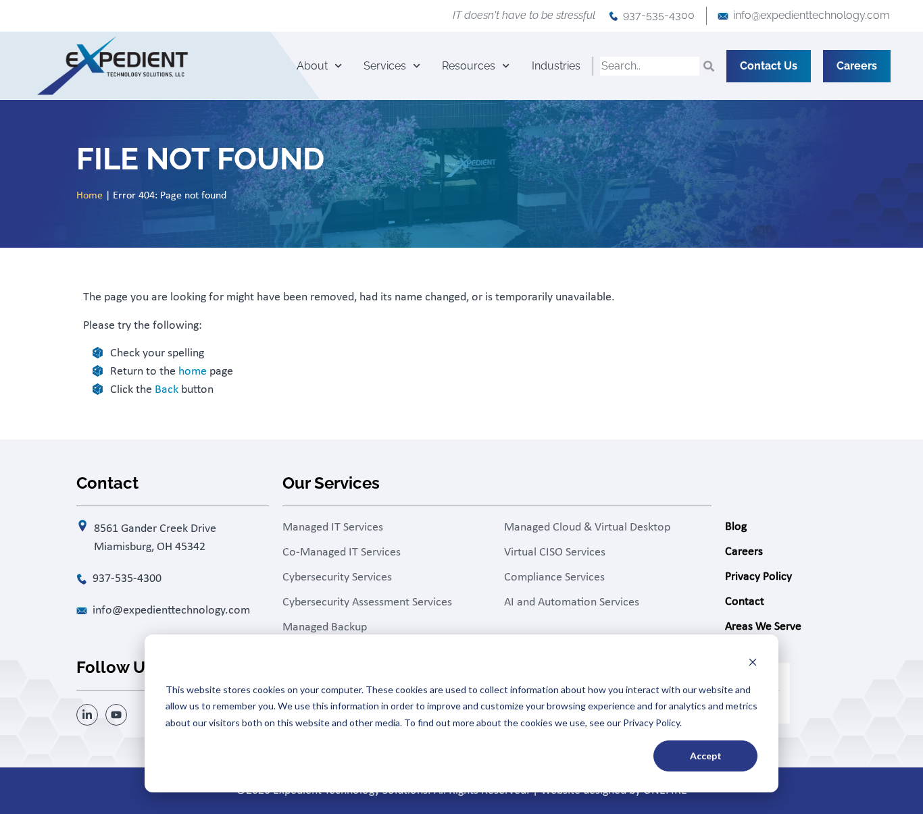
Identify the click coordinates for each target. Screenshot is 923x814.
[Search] (708, 66)
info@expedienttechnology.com (811, 15)
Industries (556, 65)
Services (385, 65)
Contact (744, 601)
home (192, 371)
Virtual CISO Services (554, 552)
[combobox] (649, 66)
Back (166, 389)
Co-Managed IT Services (341, 552)
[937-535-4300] (613, 16)
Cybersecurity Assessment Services (367, 602)
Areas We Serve (763, 626)
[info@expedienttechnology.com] (723, 16)
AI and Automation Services (571, 602)
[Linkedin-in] (87, 715)
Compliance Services (554, 577)
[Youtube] (116, 715)
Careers (744, 551)
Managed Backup (324, 627)
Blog (736, 526)
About (312, 65)
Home (89, 195)
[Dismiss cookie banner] (752, 663)
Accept (706, 755)
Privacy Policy (758, 576)
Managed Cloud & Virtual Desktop (587, 527)
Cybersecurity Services (337, 577)
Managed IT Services (332, 527)
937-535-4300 (659, 15)
